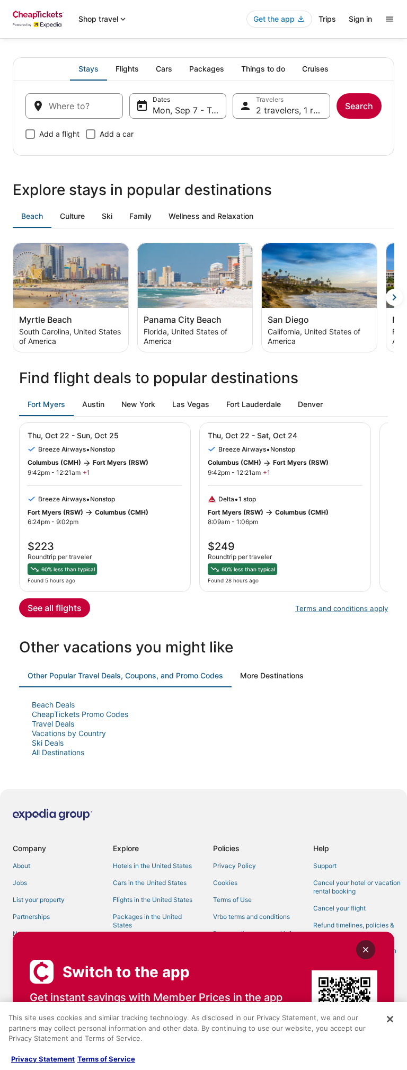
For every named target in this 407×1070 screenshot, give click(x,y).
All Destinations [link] (58, 752)
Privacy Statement (43, 1059)
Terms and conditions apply (341, 608)
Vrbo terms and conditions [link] (251, 917)
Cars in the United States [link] (150, 883)
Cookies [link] (225, 883)
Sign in (360, 18)
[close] (365, 949)
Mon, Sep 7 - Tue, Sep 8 (190, 110)
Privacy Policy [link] (234, 866)
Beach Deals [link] (53, 704)
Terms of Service (106, 1059)
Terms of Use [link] (232, 900)
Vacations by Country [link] (69, 733)
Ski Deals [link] (48, 742)
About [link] (21, 866)
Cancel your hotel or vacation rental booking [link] (357, 887)
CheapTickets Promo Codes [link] (80, 714)
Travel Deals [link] (53, 723)
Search (359, 106)
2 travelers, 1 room (293, 110)
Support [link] (325, 866)
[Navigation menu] (389, 19)
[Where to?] (74, 106)
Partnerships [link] (31, 917)
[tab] (88, 69)
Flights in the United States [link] (152, 900)
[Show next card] (394, 297)
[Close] (390, 1019)
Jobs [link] (20, 883)
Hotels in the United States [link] (152, 866)
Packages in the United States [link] (147, 921)
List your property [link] (39, 900)
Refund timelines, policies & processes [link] (353, 929)
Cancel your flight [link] (339, 908)
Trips (327, 18)
